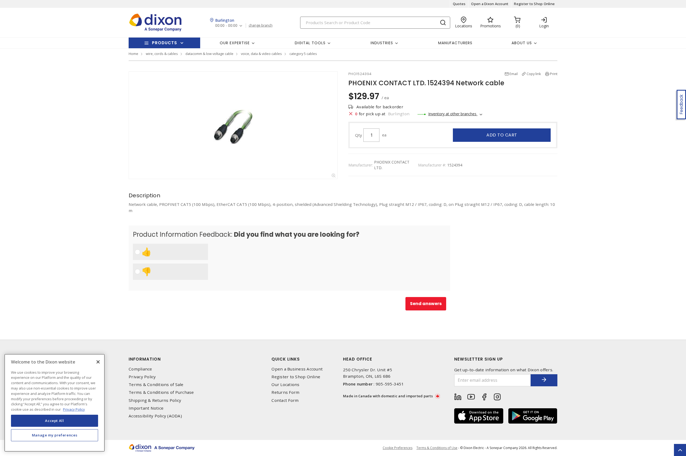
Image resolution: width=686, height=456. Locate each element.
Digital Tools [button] (310, 43)
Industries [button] (382, 43)
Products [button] (164, 43)
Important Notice (146, 408)
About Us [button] (522, 43)
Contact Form (285, 400)
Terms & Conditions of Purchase (161, 392)
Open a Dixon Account (489, 3)
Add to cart (501, 135)
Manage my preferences (54, 435)
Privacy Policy (142, 376)
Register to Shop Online (534, 3)
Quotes (459, 3)
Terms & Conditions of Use (436, 448)
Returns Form (285, 392)
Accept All (54, 420)
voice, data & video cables (261, 53)
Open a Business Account (297, 369)
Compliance (140, 369)
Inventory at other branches (453, 113)
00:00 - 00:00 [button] (226, 25)
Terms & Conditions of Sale (156, 384)
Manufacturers (455, 43)
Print (553, 73)
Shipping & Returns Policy (155, 400)
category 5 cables (303, 53)
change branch (261, 25)
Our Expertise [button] (235, 43)
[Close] (98, 362)
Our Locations (285, 384)
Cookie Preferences (397, 448)
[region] (54, 403)
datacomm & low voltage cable (209, 53)
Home (133, 53)
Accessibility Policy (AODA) (155, 415)
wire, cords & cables (162, 53)
